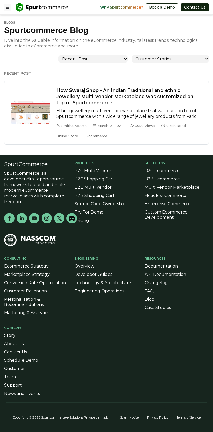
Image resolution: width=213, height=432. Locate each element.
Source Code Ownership (100, 203)
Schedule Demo (21, 360)
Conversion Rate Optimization (35, 282)
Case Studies (158, 307)
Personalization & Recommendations (24, 302)
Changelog (156, 282)
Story (9, 335)
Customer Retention (25, 291)
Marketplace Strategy (27, 274)
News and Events (22, 393)
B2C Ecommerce (162, 170)
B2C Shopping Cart (94, 178)
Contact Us (194, 7)
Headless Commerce (166, 195)
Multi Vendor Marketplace (172, 187)
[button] (7, 7)
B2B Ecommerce (162, 178)
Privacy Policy (157, 417)
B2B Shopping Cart (95, 195)
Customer (14, 368)
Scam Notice (129, 417)
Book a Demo (162, 7)
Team (10, 376)
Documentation (161, 266)
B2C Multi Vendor (93, 170)
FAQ (149, 291)
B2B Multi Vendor (93, 187)
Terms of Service (189, 417)
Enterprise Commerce (168, 203)
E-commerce (96, 136)
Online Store (67, 136)
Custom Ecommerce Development (166, 215)
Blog (150, 299)
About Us (14, 343)
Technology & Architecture (103, 282)
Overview (84, 266)
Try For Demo (89, 212)
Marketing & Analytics (26, 312)
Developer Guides (93, 274)
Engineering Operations (99, 291)
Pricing (82, 220)
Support (13, 385)
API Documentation (165, 274)
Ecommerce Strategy (26, 266)
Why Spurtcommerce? (121, 7)
